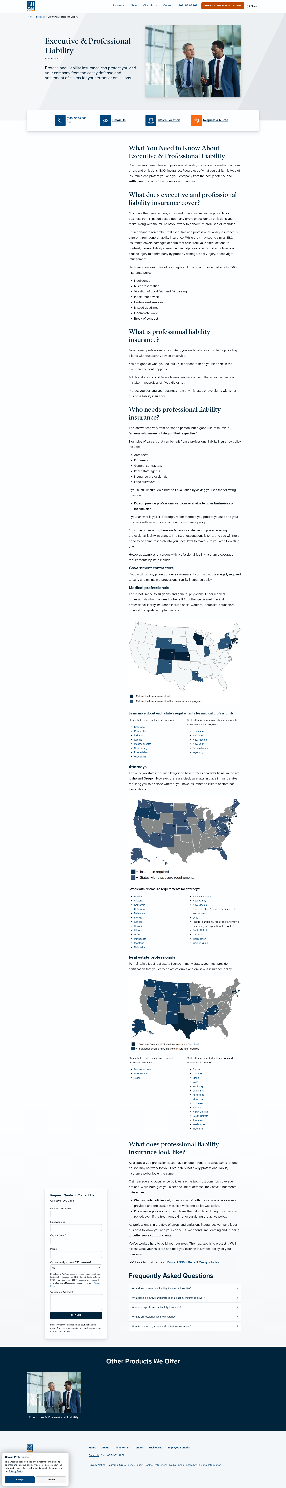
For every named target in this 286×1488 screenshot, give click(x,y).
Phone (54, 1249)
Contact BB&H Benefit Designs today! (193, 1262)
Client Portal (121, 1447)
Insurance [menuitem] (118, 5)
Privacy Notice (97, 1465)
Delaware (139, 913)
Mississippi (199, 1094)
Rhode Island (141, 752)
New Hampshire (202, 896)
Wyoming (198, 752)
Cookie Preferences (155, 1465)
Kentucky (198, 1086)
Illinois (138, 930)
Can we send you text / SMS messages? (71, 1262)
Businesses (155, 1447)
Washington (199, 939)
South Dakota (200, 930)
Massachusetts (142, 744)
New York (198, 744)
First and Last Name (61, 1208)
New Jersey (141, 748)
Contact (138, 1447)
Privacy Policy (16, 1471)
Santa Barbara (51, 58)
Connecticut (141, 731)
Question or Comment (62, 1292)
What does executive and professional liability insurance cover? (168, 1297)
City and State (58, 1235)
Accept (20, 1479)
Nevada (197, 1107)
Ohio (195, 917)
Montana (139, 943)
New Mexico (200, 739)
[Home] (30, 1448)
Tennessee (199, 1120)
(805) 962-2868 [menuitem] (187, 5)
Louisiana (198, 731)
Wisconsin (140, 756)
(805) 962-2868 (115, 1455)
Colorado (139, 727)
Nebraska (198, 735)
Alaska (138, 896)
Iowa (195, 1082)
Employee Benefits (178, 1447)
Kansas (138, 739)
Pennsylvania (200, 748)
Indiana (138, 735)
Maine (137, 934)
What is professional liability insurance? (154, 1316)
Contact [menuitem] (167, 5)
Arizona (138, 900)
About (105, 1447)
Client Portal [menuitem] (150, 5)
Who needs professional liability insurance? (156, 1307)
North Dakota (200, 1111)
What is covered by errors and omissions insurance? (161, 1326)
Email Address (58, 1222)
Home (29, 17)
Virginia (197, 934)
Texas (137, 1078)
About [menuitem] (134, 5)
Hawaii (138, 926)
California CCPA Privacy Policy (125, 1465)
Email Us (94, 1455)
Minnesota (140, 939)
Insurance (40, 17)
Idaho (196, 1078)
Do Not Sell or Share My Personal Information (195, 1465)
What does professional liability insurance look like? (161, 1288)
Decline (51, 1479)
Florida (138, 917)
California (139, 905)
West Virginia (200, 943)
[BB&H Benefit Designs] (31, 6)
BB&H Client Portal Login (222, 5)
